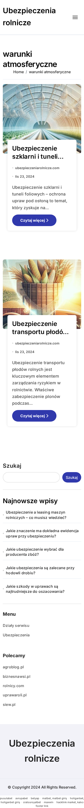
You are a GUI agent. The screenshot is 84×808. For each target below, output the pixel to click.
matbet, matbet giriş (54, 798)
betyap (35, 798)
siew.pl (9, 704)
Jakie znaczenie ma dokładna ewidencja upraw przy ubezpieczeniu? (42, 533)
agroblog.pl (13, 667)
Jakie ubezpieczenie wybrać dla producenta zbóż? (35, 552)
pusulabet (6, 798)
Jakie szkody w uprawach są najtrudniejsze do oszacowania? (35, 589)
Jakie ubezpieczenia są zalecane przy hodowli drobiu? (40, 570)
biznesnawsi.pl (16, 676)
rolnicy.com (13, 685)
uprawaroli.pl (15, 695)
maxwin (48, 802)
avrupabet (21, 798)
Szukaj (12, 465)
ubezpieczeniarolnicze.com (37, 168)
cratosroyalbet (32, 802)
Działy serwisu (16, 625)
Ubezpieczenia (16, 635)
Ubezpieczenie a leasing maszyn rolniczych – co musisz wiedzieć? (36, 515)
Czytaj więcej (32, 220)
